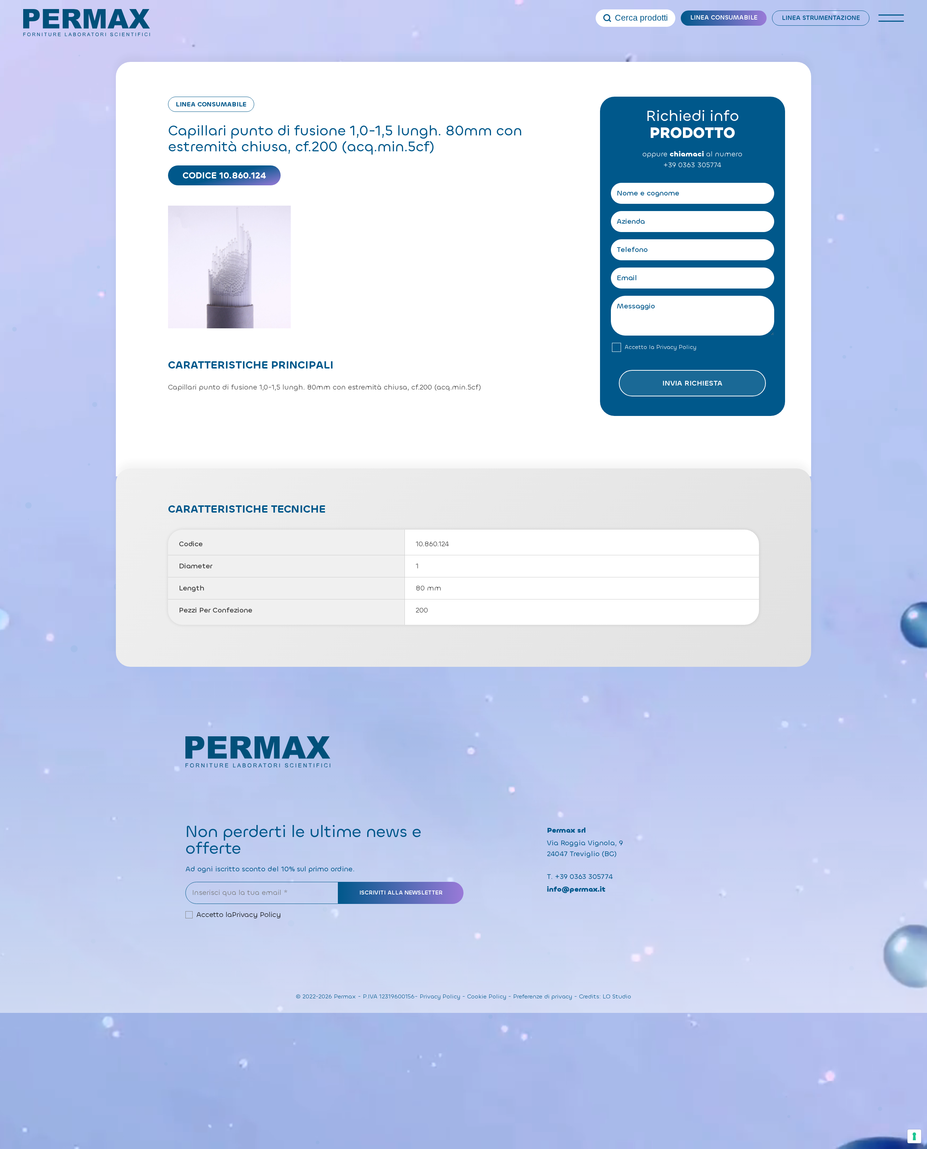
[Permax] (86, 22)
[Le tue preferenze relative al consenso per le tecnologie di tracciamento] (914, 1136)
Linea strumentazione (821, 18)
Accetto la (660, 347)
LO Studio (617, 996)
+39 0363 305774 (692, 165)
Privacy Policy (676, 347)
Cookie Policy (486, 996)
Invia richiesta (692, 383)
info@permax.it (576, 889)
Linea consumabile (724, 17)
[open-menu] (891, 18)
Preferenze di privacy (542, 996)
